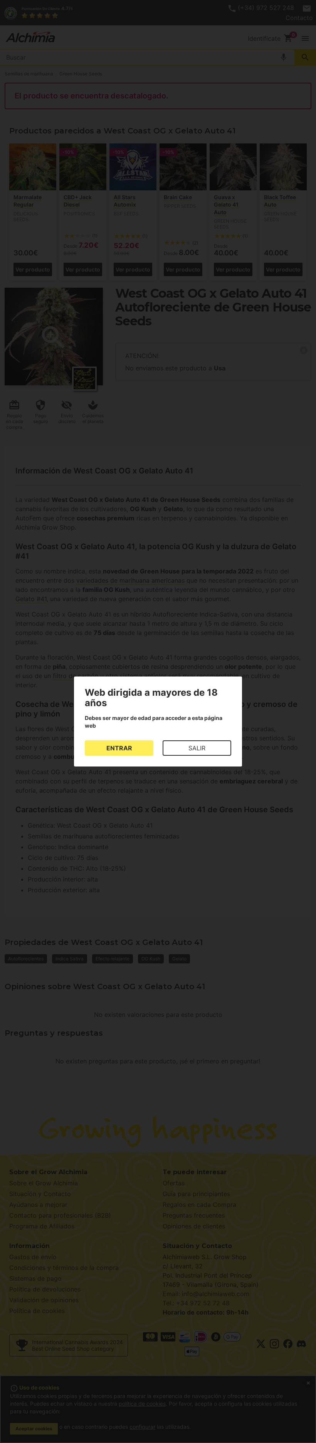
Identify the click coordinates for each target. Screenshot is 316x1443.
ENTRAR (119, 748)
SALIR (196, 748)
